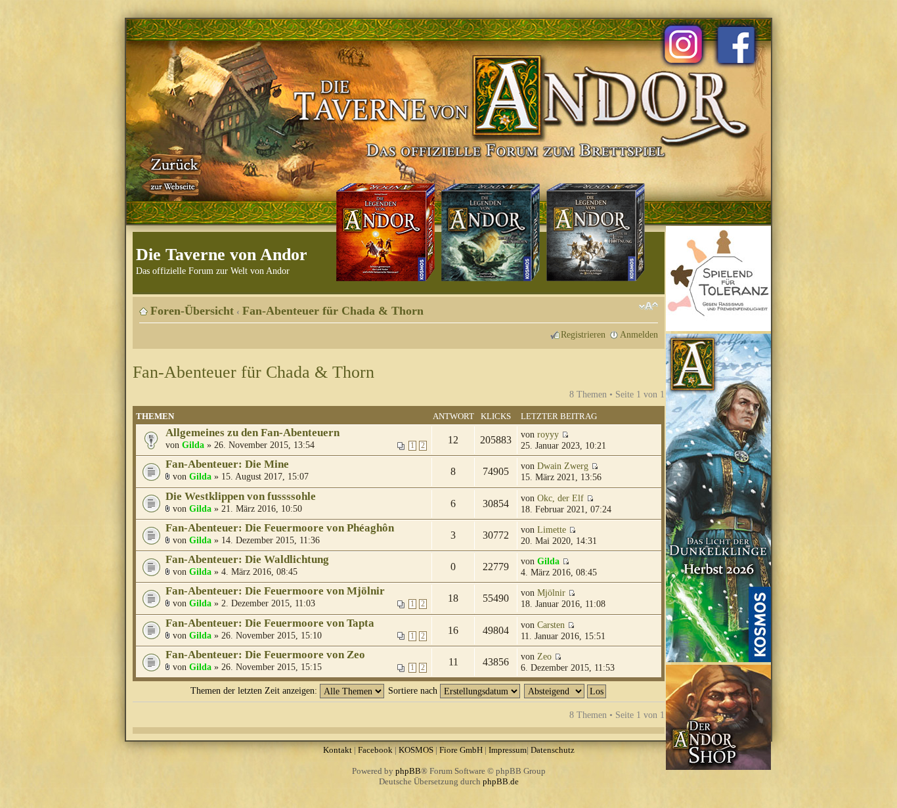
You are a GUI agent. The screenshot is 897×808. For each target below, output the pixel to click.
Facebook (375, 750)
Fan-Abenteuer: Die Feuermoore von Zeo (265, 654)
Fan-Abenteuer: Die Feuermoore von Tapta (269, 623)
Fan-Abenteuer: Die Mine (227, 464)
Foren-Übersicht (192, 310)
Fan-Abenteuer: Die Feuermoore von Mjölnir (275, 591)
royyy (548, 434)
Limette (551, 529)
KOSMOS (416, 750)
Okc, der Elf (560, 498)
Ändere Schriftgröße (648, 306)
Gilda (193, 444)
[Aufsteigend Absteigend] (565, 690)
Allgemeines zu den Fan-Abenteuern (252, 432)
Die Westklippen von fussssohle (240, 496)
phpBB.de (501, 781)
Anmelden (639, 334)
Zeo (544, 656)
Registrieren (583, 334)
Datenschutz (553, 750)
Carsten (551, 624)
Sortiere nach (414, 690)
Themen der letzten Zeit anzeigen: (255, 690)
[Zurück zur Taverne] (172, 173)
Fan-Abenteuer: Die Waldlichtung (247, 559)
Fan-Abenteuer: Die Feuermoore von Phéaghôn (279, 528)
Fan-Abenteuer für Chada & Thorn (333, 310)
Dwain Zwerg (562, 465)
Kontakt (337, 750)
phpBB (408, 771)
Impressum (508, 750)
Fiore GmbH (461, 750)
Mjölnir (551, 592)
